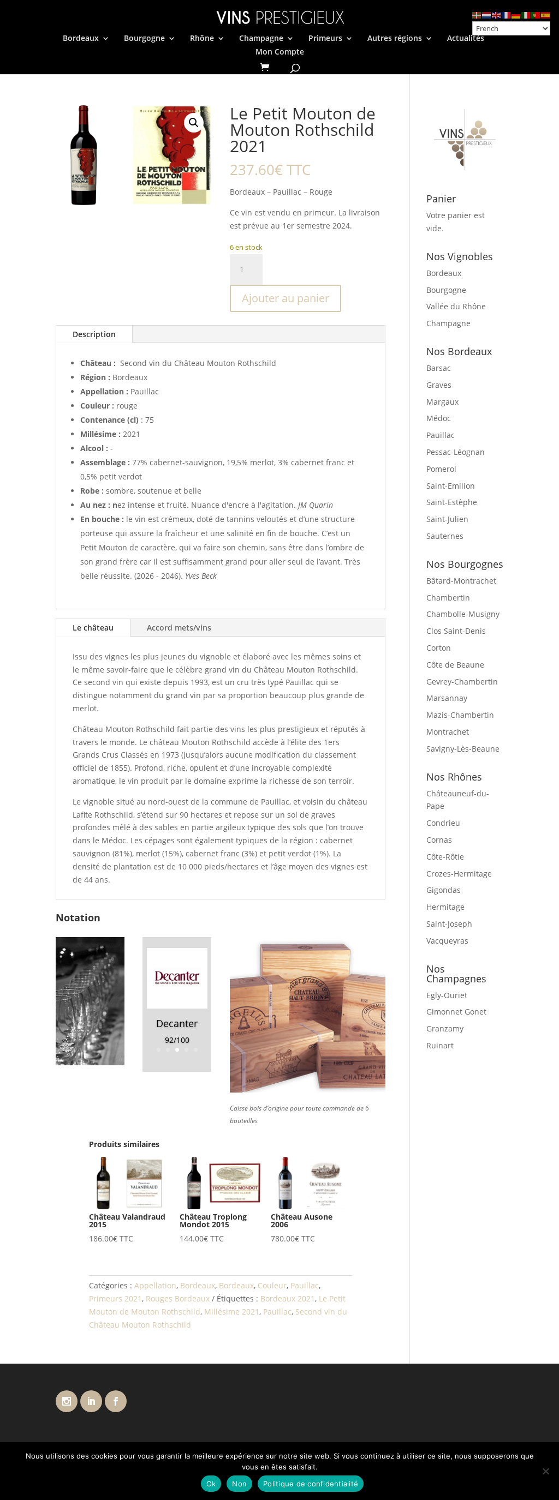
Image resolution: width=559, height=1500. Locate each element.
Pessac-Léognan (455, 452)
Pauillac (304, 1285)
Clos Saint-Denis (456, 631)
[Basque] (477, 14)
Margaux (442, 402)
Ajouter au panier (285, 298)
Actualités (465, 38)
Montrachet (447, 732)
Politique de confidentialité (310, 1483)
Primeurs (325, 38)
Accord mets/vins (179, 627)
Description (94, 334)
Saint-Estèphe (451, 502)
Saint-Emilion (450, 486)
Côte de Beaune (455, 664)
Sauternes (444, 536)
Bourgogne (144, 38)
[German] (516, 14)
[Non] (545, 1471)
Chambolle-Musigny (462, 614)
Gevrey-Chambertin (462, 681)
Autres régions (394, 38)
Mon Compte (279, 52)
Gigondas (443, 890)
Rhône (202, 38)
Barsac (438, 368)
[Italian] (526, 14)
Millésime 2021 (231, 1311)
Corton (438, 648)
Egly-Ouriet (446, 995)
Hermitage (445, 907)
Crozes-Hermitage (459, 873)
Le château (93, 627)
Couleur (272, 1285)
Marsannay (446, 698)
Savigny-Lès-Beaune (462, 748)
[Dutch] (487, 14)
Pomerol (441, 469)
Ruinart (440, 1045)
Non (239, 1483)
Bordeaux (81, 38)
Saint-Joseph (449, 924)
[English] (497, 14)
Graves (438, 385)
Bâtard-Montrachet (461, 580)
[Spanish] (546, 14)
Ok (211, 1483)
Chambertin (448, 597)
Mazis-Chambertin (460, 715)
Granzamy (444, 1028)
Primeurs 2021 (115, 1298)
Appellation (155, 1285)
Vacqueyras (447, 940)
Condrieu (443, 823)
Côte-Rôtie (445, 856)
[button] (194, 123)
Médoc (438, 418)
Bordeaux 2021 (287, 1298)
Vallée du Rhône (456, 306)
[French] (507, 14)
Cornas (439, 840)
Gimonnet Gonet (456, 1011)
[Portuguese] (536, 14)
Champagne (261, 38)
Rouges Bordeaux (178, 1298)
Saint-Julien (447, 519)
